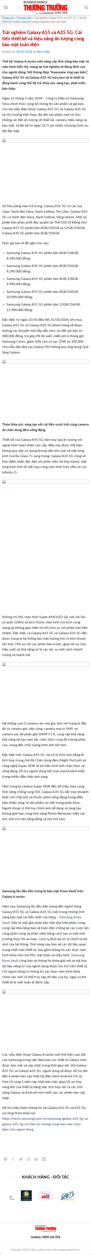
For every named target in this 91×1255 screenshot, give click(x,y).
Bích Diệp (43, 51)
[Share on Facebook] (13, 1159)
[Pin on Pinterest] (36, 1159)
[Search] (86, 7)
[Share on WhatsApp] (5, 1159)
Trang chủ (8, 18)
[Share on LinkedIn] (43, 1159)
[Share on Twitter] (20, 1159)
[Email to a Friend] (28, 1159)
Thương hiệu (24, 18)
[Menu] (5, 7)
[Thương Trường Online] (45, 7)
